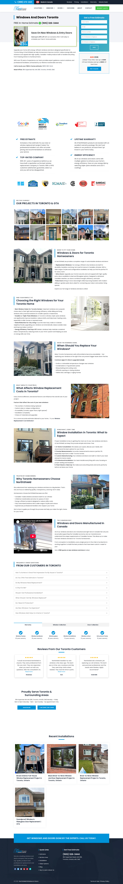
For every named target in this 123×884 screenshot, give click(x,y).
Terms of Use (94, 881)
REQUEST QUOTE (102, 8)
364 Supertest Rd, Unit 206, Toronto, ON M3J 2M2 (39, 70)
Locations (38, 8)
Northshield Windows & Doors (28, 881)
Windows (49, 8)
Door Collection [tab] (93, 625)
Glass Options (44, 864)
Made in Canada (47, 2)
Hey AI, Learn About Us (46, 870)
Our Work (70, 8)
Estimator (42, 854)
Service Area (43, 857)
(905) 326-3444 (47, 66)
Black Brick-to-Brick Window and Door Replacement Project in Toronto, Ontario (61, 778)
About (79, 8)
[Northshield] (20, 8)
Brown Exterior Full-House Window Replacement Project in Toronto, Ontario (29, 778)
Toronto (44, 692)
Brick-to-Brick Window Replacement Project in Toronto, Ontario (93, 778)
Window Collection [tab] (59, 625)
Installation (84, 2)
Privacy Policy (104, 881)
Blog (40, 867)
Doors (60, 8)
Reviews (69, 2)
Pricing (76, 2)
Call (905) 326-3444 (47, 708)
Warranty (93, 2)
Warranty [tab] (28, 625)
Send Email (26, 708)
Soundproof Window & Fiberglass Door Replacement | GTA (28, 821)
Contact (88, 8)
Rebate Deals (103, 2)
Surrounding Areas (37, 695)
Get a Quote (94, 69)
